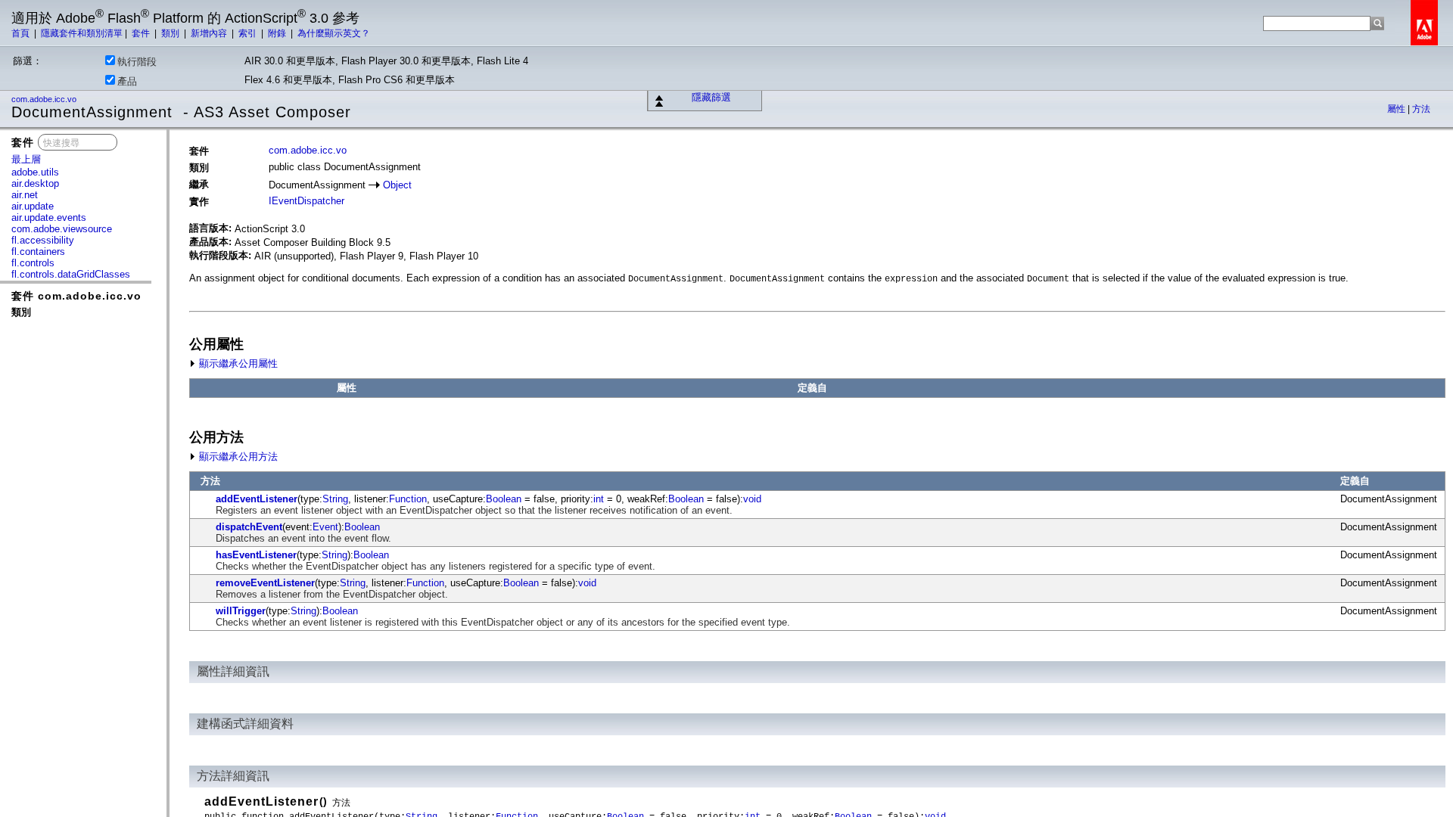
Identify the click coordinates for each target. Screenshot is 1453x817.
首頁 (21, 33)
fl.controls (32, 263)
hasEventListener (256, 555)
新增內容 (210, 33)
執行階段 (137, 61)
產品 (127, 81)
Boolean (503, 499)
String (335, 499)
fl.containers (38, 251)
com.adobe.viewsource (61, 229)
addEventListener (256, 499)
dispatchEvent (249, 527)
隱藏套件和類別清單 (82, 33)
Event (325, 527)
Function (408, 499)
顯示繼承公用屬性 (237, 363)
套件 (142, 33)
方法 (1421, 109)
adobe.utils (35, 172)
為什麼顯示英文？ (333, 33)
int (598, 499)
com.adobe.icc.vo (45, 99)
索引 (248, 33)
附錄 (278, 33)
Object (397, 185)
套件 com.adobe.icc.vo (76, 296)
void (752, 499)
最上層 (26, 159)
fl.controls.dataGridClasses (70, 274)
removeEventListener (265, 583)
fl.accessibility (42, 240)
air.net (24, 194)
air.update (32, 206)
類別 (171, 33)
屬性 (1397, 109)
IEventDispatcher (306, 201)
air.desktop (35, 183)
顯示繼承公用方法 (237, 456)
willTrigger (241, 611)
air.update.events (48, 217)
